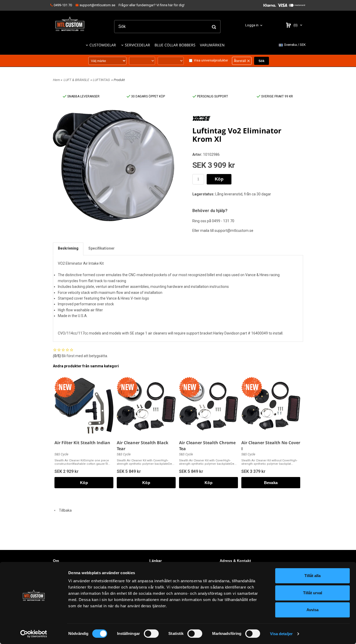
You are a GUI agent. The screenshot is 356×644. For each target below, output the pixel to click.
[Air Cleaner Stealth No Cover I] (251, 387)
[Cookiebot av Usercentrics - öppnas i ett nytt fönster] (34, 634)
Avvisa (312, 610)
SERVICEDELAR (137, 44)
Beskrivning (68, 248)
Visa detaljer (281, 633)
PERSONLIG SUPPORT (212, 96)
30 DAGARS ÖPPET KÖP (147, 96)
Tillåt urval (312, 593)
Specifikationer (101, 248)
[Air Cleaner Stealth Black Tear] (127, 387)
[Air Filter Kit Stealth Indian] (64, 387)
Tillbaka (64, 510)
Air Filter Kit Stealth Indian (82, 442)
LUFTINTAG (101, 80)
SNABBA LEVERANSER (83, 96)
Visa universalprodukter (211, 60)
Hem (56, 80)
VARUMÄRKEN (212, 44)
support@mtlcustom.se (97, 5)
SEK (295, 45)
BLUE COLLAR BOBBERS (175, 44)
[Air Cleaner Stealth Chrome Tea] (189, 387)
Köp (219, 179)
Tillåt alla (312, 575)
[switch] (151, 633)
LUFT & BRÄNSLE (76, 80)
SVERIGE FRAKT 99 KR (276, 96)
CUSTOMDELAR (102, 44)
